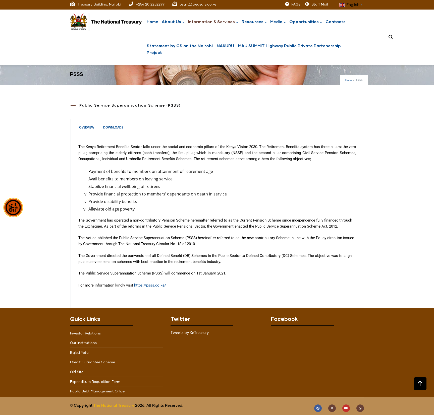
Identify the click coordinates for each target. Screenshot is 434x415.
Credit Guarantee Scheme (92, 362)
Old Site (76, 372)
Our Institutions (83, 343)
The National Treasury (113, 405)
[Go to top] (420, 383)
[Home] (107, 21)
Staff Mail (319, 4)
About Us (171, 21)
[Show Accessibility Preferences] (13, 207)
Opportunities (304, 21)
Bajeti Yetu (79, 353)
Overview (86, 127)
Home (152, 21)
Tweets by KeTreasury (190, 333)
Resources (252, 21)
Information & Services (211, 21)
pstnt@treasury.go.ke (198, 4)
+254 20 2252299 (150, 4)
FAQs (295, 4)
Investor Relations (85, 333)
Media (276, 21)
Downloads (113, 127)
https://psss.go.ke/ (150, 285)
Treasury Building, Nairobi (99, 4)
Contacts (335, 21)
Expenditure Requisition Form (95, 382)
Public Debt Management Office (97, 391)
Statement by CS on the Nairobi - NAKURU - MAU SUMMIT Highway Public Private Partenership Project (244, 49)
